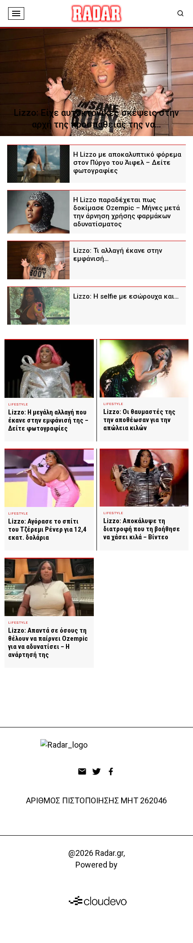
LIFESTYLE (18, 404)
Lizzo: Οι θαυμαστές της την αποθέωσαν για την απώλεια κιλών (139, 420)
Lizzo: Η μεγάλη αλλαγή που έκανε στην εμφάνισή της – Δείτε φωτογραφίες (48, 420)
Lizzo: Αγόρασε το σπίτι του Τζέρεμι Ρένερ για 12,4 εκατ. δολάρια (47, 529)
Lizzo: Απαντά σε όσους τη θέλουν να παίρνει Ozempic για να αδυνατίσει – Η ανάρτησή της (48, 642)
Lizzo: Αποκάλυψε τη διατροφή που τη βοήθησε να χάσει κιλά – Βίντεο (141, 529)
